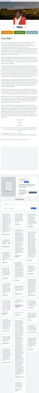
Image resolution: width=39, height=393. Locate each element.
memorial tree (12, 139)
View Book (21, 181)
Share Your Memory (33, 192)
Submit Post (33, 208)
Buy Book (26, 181)
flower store (27, 139)
